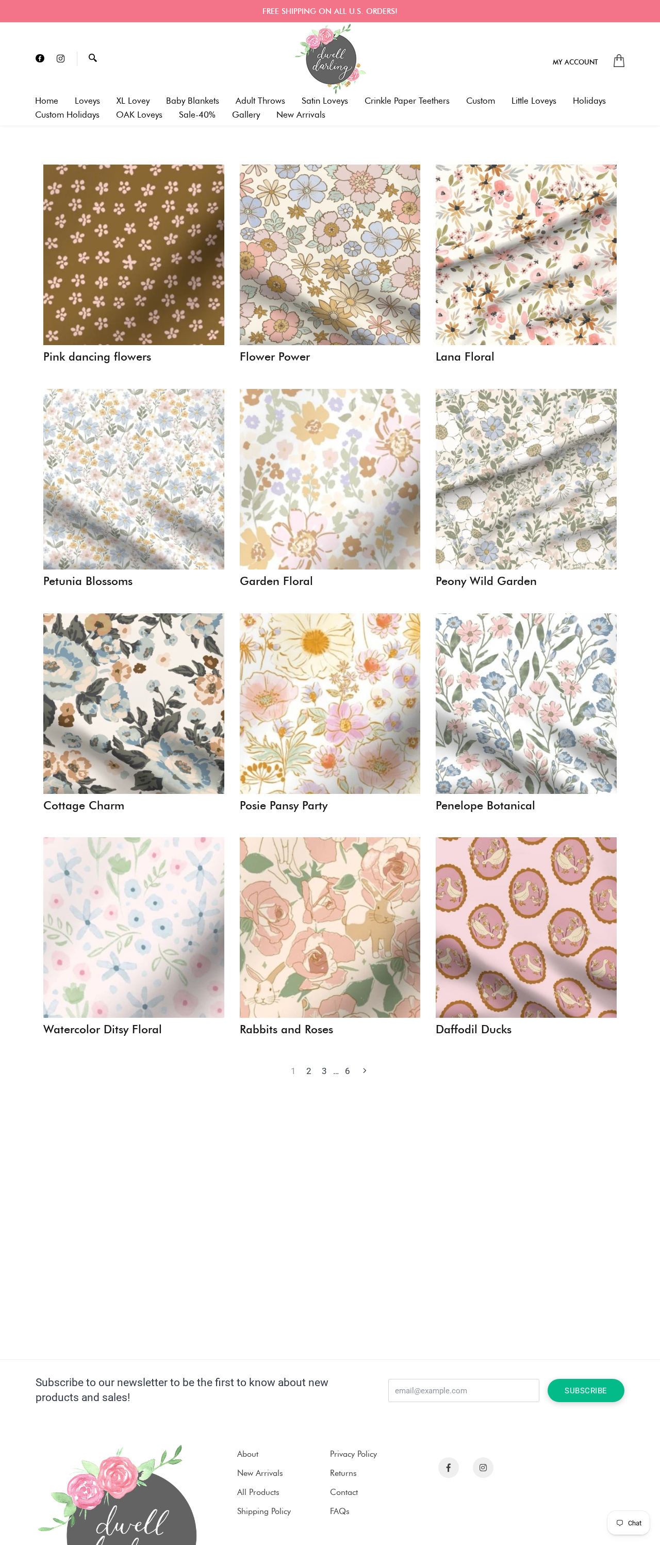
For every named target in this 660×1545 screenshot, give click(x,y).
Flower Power (275, 357)
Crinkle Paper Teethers (407, 100)
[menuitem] (575, 61)
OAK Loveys (139, 114)
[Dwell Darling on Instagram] (60, 59)
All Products (258, 1492)
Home (46, 100)
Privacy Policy (353, 1454)
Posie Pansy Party (283, 805)
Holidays (589, 100)
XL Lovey (133, 100)
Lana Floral (465, 357)
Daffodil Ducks (474, 1029)
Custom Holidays (67, 114)
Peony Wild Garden (486, 581)
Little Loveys (534, 100)
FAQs (340, 1511)
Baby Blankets (192, 100)
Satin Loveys (325, 100)
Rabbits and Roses (286, 1029)
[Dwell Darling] (330, 59)
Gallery (246, 114)
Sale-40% (197, 114)
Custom (480, 100)
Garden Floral (276, 581)
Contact (344, 1492)
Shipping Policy (264, 1511)
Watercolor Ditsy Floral (102, 1029)
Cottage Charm (83, 805)
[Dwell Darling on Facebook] (40, 59)
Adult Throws (260, 100)
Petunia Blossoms (88, 581)
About (247, 1454)
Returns (343, 1473)
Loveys (87, 100)
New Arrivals (300, 114)
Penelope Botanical (485, 805)
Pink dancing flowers (97, 357)
